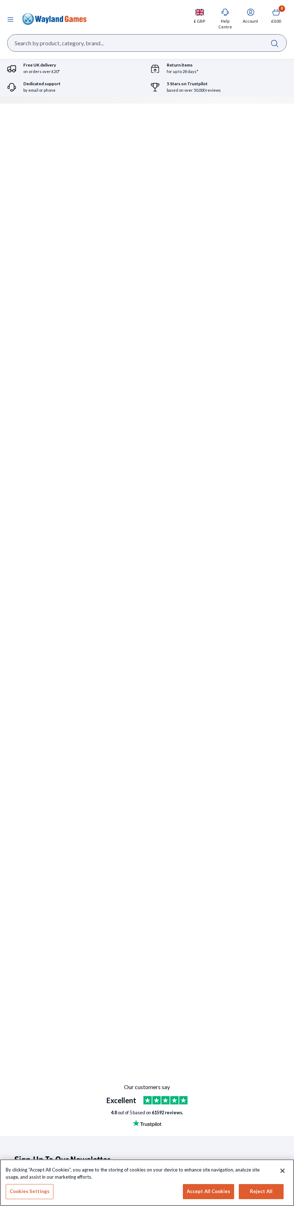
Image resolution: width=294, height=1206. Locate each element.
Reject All (261, 1191)
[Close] (282, 1171)
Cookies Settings (29, 1191)
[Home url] (54, 19)
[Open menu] (10, 19)
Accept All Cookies (208, 1191)
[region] (147, 1182)
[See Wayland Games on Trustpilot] (165, 1100)
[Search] (274, 43)
